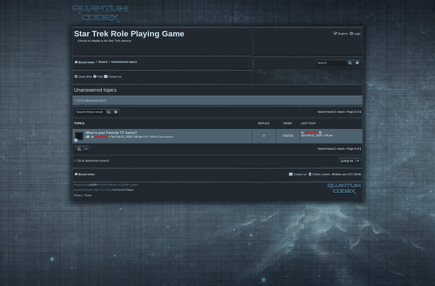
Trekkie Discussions (160, 136)
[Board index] (100, 15)
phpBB (93, 185)
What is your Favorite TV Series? (111, 133)
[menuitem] (354, 33)
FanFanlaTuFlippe (123, 190)
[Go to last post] (320, 132)
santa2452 (101, 136)
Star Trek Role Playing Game (129, 33)
